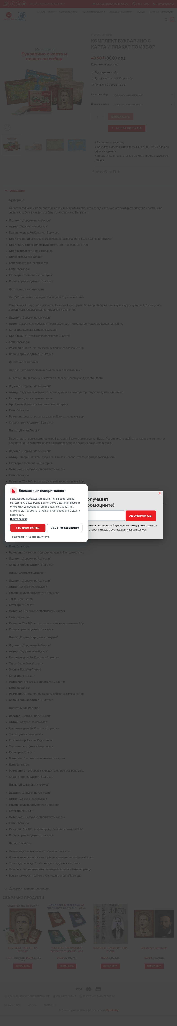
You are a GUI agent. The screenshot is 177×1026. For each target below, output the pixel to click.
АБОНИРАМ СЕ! (140, 515)
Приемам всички (27, 527)
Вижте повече (18, 518)
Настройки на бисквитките (30, 536)
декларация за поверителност (128, 529)
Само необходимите (65, 527)
